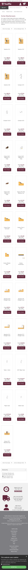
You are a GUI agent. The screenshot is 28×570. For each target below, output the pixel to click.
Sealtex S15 (21, 49)
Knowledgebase (14, 540)
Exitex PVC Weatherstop (7, 442)
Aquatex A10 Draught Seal (7, 299)
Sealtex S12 (7, 49)
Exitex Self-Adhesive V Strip (21, 157)
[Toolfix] (6, 3)
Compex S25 (21, 85)
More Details (7, 62)
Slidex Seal (21, 405)
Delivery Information (14, 549)
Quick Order (14, 533)
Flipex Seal (7, 405)
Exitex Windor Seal (7, 263)
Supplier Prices (14, 538)
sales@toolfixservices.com (16, 521)
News (14, 541)
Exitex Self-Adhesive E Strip (7, 193)
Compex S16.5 (7, 120)
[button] (14, 564)
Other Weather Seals (8, 477)
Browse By (5, 470)
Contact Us (14, 534)
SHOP (4, 7)
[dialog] (14, 562)
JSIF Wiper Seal (21, 370)
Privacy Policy (14, 548)
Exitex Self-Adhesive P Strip (7, 157)
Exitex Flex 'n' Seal (21, 228)
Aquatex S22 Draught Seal (21, 335)
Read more (13, 562)
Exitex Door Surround (7, 228)
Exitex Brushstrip (21, 263)
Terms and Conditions (14, 546)
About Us (14, 536)
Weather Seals (9, 11)
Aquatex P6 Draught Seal (21, 299)
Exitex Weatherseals (18, 11)
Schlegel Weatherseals (8, 473)
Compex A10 (21, 120)
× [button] (26, 556)
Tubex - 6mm (7, 370)
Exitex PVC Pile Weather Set (21, 192)
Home (3, 11)
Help (14, 543)
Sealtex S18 (7, 85)
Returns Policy (14, 551)
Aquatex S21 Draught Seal (7, 335)
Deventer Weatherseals (8, 474)
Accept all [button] (14, 567)
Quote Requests (14, 531)
